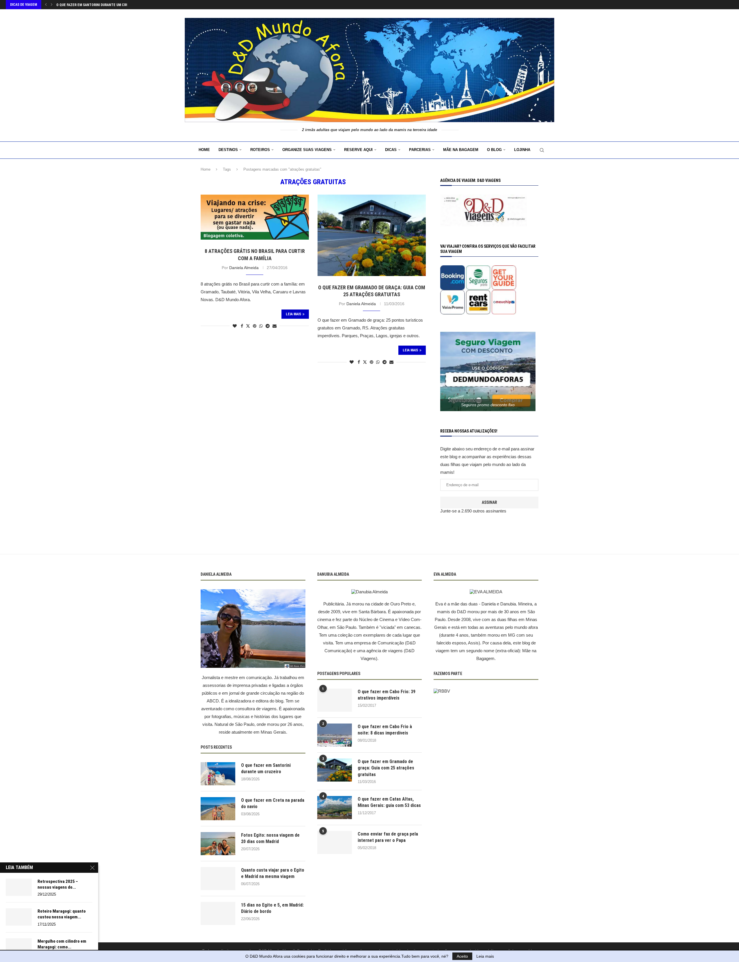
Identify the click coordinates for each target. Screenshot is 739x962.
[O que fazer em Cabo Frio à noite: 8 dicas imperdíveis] (334, 735)
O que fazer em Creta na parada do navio (91, 5)
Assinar (489, 502)
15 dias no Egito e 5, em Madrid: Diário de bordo (272, 908)
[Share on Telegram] (268, 326)
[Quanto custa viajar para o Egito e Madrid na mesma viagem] (218, 878)
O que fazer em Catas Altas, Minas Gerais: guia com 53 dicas (389, 802)
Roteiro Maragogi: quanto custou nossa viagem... (62, 914)
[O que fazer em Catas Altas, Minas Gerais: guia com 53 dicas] (334, 807)
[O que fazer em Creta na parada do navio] (218, 808)
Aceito (462, 956)
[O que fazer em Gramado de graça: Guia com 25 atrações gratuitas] (334, 770)
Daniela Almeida (244, 267)
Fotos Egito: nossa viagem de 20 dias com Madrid (270, 838)
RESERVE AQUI (358, 150)
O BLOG (494, 150)
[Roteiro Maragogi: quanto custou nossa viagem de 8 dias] (19, 917)
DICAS (391, 150)
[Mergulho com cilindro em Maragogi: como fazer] (19, 947)
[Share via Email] (275, 326)
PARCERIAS (420, 150)
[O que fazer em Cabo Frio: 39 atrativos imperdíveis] (334, 700)
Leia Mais (293, 314)
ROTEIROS (260, 150)
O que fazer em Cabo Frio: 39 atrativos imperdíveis (386, 695)
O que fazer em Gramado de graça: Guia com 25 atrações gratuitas (386, 768)
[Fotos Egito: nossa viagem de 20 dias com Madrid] (218, 843)
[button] (46, 4)
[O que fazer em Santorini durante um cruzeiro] (218, 773)
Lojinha (522, 150)
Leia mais (485, 956)
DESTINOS (228, 150)
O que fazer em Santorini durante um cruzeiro (266, 768)
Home (204, 150)
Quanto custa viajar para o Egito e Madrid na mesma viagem (272, 873)
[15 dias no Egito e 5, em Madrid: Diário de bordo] (218, 913)
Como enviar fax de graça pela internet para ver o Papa (388, 837)
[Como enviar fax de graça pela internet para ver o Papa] (334, 842)
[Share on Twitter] (248, 325)
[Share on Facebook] (242, 326)
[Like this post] (235, 326)
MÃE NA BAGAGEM (460, 150)
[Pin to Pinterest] (254, 326)
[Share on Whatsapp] (261, 326)
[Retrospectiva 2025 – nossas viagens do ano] (19, 887)
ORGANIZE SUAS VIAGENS (307, 150)
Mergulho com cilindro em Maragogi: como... (62, 944)
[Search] (542, 150)
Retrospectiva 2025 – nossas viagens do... (58, 884)
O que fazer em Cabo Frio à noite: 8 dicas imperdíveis (385, 730)
